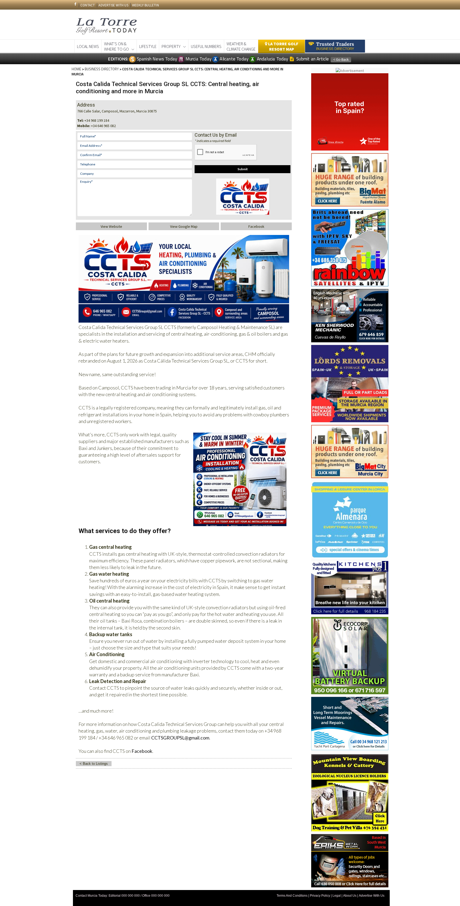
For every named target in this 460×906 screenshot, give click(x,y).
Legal (336, 895)
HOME (76, 69)
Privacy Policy (320, 895)
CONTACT (87, 5)
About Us (349, 895)
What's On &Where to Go (116, 46)
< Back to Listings (94, 764)
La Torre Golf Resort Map (282, 46)
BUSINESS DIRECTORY (102, 69)
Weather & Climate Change (241, 46)
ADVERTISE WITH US (113, 5)
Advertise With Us (371, 895)
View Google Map (184, 226)
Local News (88, 46)
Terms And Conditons (292, 895)
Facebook (256, 226)
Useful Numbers (206, 46)
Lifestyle (148, 46)
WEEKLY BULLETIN (145, 5)
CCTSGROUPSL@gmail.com (180, 738)
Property (171, 46)
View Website (111, 226)
